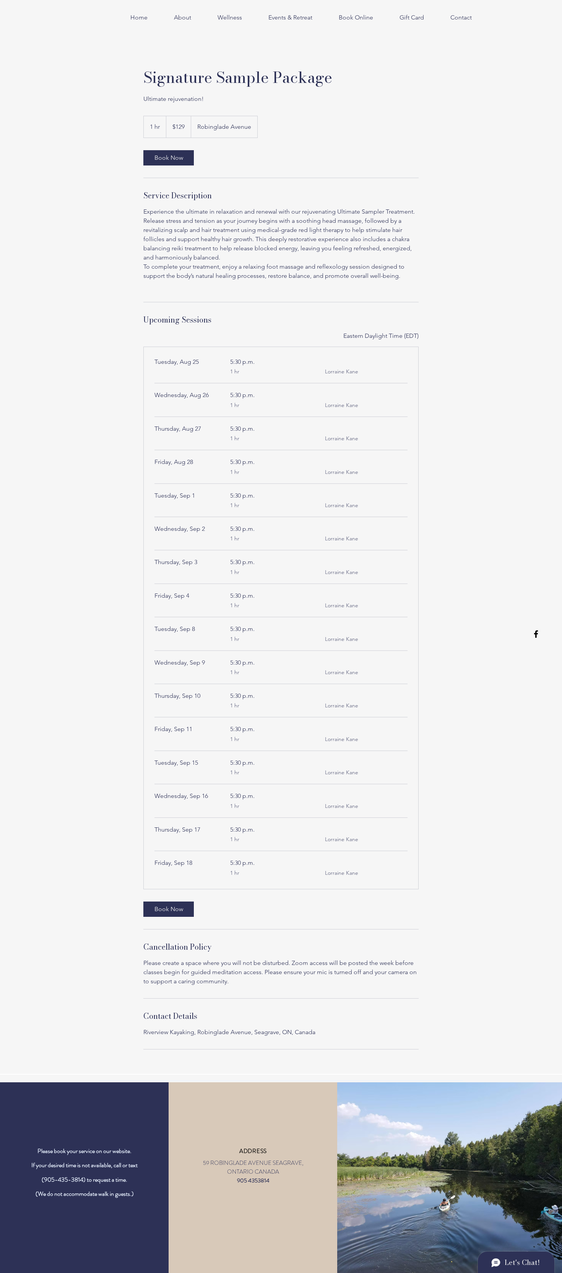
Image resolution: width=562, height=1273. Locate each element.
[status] (381, 336)
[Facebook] (536, 634)
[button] (222, 17)
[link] (168, 157)
